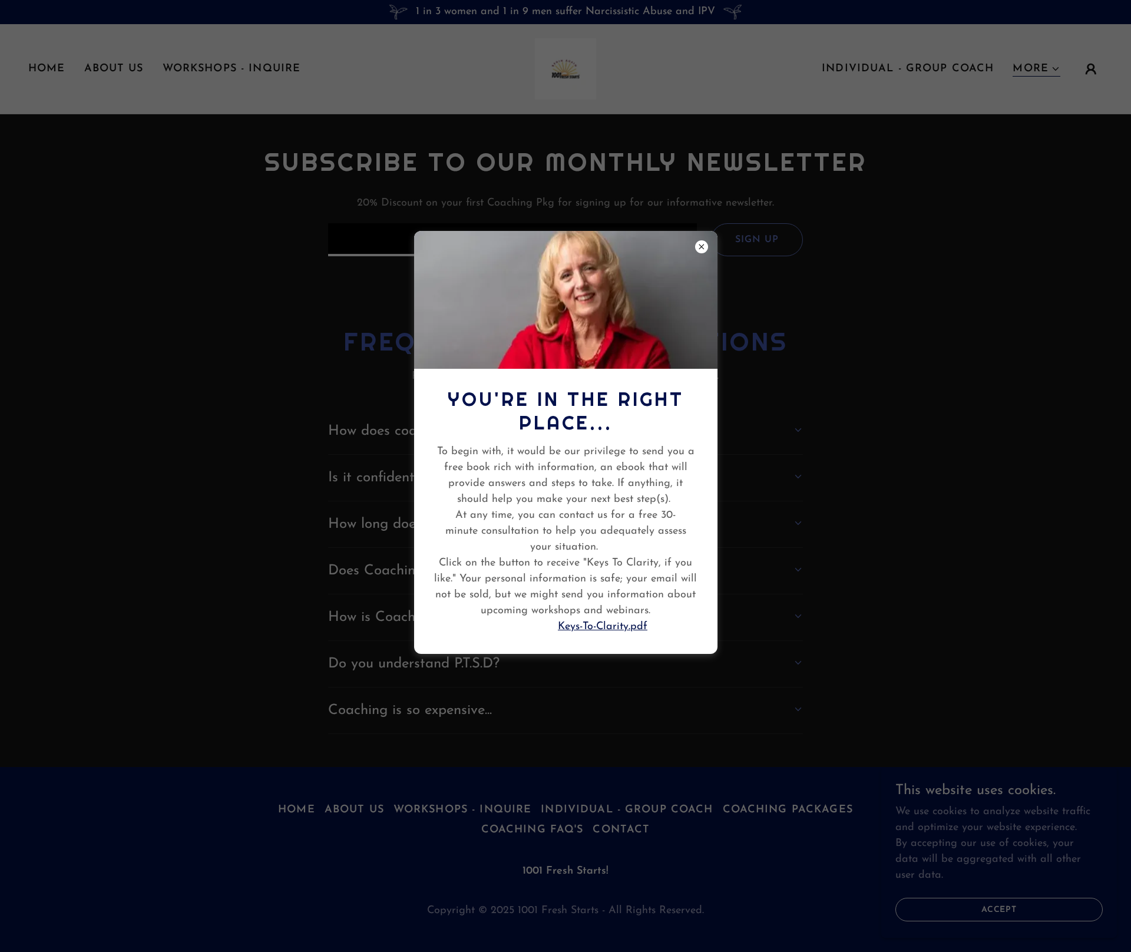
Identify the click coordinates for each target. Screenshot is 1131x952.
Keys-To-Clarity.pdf (602, 627)
